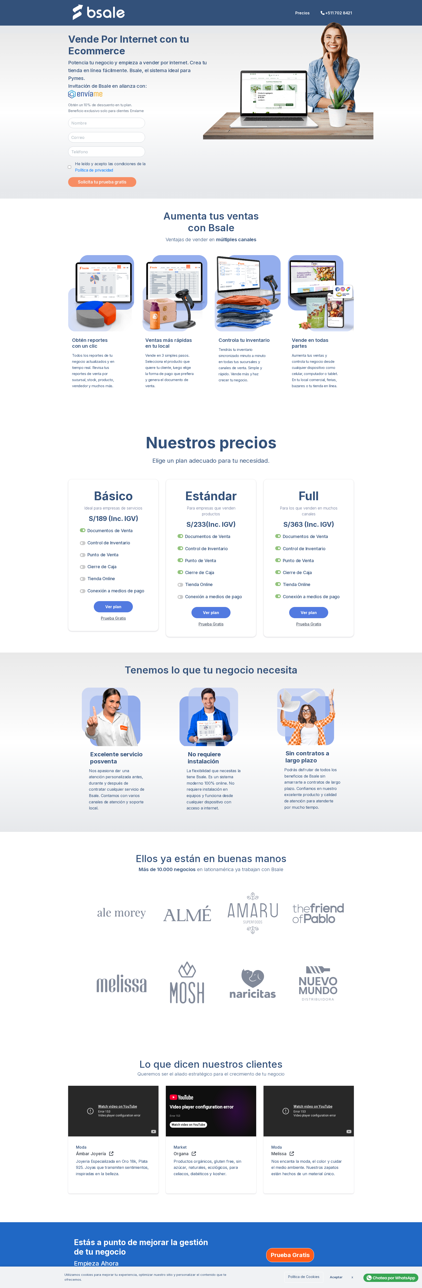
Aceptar (336, 1277)
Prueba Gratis (113, 618)
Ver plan (113, 606)
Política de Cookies (303, 1277)
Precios (302, 12)
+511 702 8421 (338, 12)
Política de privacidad (94, 170)
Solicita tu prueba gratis (102, 181)
